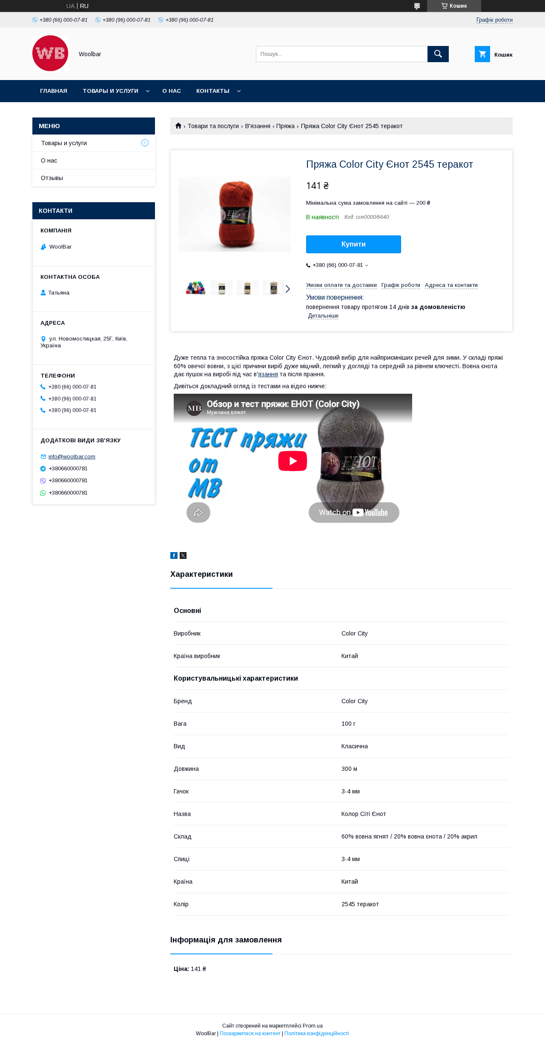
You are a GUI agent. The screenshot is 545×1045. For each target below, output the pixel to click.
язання (268, 374)
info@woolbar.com (72, 456)
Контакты (212, 91)
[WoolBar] (50, 69)
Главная (53, 91)
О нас (171, 91)
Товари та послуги (213, 126)
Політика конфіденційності (316, 1033)
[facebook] (174, 556)
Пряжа (285, 126)
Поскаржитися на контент (250, 1033)
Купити (353, 244)
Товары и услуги (110, 91)
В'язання (257, 126)
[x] (183, 556)
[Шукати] (438, 54)
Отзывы (52, 178)
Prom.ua (313, 1026)
